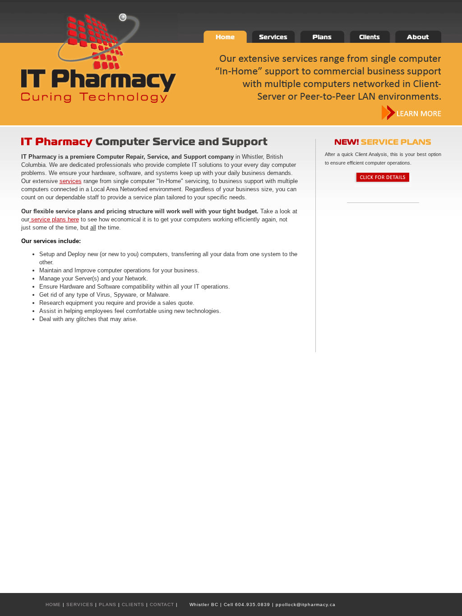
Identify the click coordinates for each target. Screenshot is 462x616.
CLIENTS (133, 604)
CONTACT (162, 604)
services (71, 181)
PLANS (107, 604)
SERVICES (79, 604)
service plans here (54, 219)
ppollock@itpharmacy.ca (306, 604)
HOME (53, 604)
